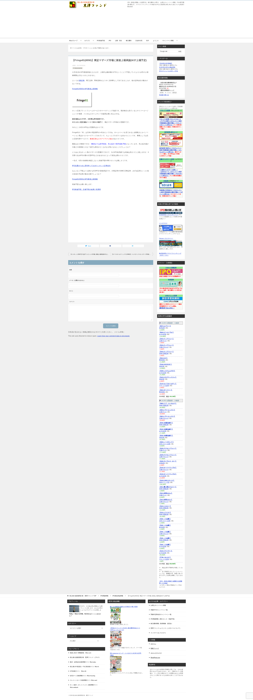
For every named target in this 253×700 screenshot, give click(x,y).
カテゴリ (87, 40)
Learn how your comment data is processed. (113, 336)
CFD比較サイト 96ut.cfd (78, 671)
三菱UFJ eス (163, 341)
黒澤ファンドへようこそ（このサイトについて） (166, 628)
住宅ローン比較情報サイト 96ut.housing (82, 675)
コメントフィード (156, 653)
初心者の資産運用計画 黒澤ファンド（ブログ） (85, 657)
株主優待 (128, 40)
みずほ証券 (162, 334)
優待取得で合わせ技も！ (167, 308)
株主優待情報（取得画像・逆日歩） (162, 623)
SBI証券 (82, 80)
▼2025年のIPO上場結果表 (167, 67)
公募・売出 (118, 40)
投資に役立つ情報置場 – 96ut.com (80, 653)
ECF (147, 40)
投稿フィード (155, 648)
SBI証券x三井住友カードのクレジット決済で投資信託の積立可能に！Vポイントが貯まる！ (171, 192)
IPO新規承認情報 (77, 68)
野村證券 (162, 360)
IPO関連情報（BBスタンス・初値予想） (163, 619)
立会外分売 (138, 40)
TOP (82, 596)
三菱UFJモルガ (163, 347)
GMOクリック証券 (171, 295)
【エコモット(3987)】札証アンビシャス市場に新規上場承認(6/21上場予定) (90, 254)
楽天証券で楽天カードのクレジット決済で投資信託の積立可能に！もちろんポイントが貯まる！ (170, 150)
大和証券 (162, 463)
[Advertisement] (126, 24)
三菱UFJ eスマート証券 (166, 159)
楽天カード (174, 132)
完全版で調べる (164, 95)
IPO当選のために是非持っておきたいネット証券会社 (91, 166)
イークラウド (163, 223)
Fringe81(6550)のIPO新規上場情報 (85, 89)
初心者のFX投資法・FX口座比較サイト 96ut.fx (84, 666)
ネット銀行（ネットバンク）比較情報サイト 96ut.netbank (84, 686)
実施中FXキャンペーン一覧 (159, 610)
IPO (110, 40)
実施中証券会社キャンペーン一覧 (161, 614)
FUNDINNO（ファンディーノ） (169, 215)
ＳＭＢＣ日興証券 (171, 267)
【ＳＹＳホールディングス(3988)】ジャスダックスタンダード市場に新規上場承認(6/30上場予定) (132, 254)
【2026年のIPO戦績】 (165, 63)
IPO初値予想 (101, 40)
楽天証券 (167, 132)
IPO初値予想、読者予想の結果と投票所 (86, 189)
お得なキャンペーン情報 (158, 605)
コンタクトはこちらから (158, 633)
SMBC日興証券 (163, 353)
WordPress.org (155, 657)
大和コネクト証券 (164, 444)
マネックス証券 (165, 110)
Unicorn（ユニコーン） (166, 238)
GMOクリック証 (164, 482)
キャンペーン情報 (168, 40)
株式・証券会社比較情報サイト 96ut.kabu (83, 662)
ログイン (153, 644)
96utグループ (73, 40)
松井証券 (171, 279)
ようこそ (156, 40)
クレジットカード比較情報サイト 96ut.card (83, 680)
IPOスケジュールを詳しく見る (168, 71)
